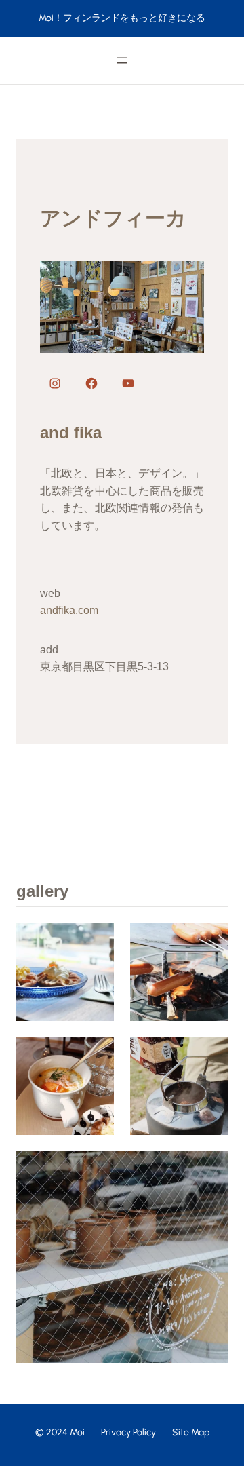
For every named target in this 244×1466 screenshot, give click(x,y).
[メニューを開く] (122, 60)
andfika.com (69, 610)
